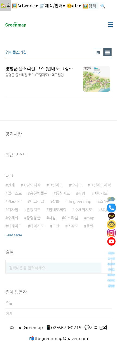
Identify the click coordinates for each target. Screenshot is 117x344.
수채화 (13, 218)
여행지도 (100, 193)
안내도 (76, 185)
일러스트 (15, 193)
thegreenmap (79, 201)
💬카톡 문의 (95, 327)
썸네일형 (98, 52)
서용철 (105, 209)
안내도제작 (57, 209)
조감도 (72, 226)
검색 (106, 265)
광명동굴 (33, 218)
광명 (81, 193)
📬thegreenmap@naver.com (58, 338)
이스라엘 (71, 218)
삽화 (55, 201)
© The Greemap (26, 327)
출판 (89, 226)
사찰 (52, 218)
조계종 (104, 201)
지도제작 (15, 201)
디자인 (13, 209)
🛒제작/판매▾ (52, 5)
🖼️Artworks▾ (25, 5)
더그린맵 (37, 201)
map (90, 218)
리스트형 (107, 52)
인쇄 (11, 185)
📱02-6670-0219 (64, 327)
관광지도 (33, 209)
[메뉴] (110, 24)
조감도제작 (32, 185)
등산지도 (63, 193)
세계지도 (15, 226)
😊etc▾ (74, 5)
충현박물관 (39, 193)
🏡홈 (5, 5)
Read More (13, 235)
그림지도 (56, 185)
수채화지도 (83, 209)
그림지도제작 (100, 185)
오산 (55, 226)
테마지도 (37, 226)
